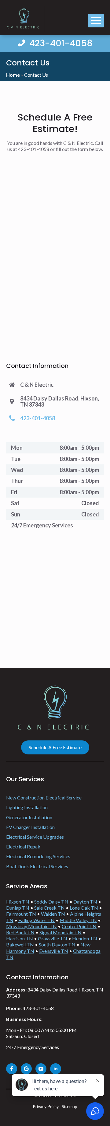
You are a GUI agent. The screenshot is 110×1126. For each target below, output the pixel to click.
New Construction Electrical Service (44, 797)
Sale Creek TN (49, 908)
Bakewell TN (20, 944)
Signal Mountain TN (60, 932)
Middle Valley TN (78, 920)
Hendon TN (84, 938)
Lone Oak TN (84, 908)
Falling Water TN (36, 920)
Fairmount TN (21, 914)
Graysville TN (52, 938)
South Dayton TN (57, 944)
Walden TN (53, 914)
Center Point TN (79, 926)
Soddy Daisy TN (51, 901)
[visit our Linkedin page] (55, 1068)
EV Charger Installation (31, 827)
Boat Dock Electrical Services (37, 866)
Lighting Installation (27, 807)
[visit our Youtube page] (40, 1068)
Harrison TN (19, 938)
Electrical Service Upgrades (35, 837)
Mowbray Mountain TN (31, 926)
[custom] (26, 1068)
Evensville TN (53, 951)
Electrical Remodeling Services (38, 856)
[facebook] (11, 1068)
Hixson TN (17, 901)
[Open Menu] (96, 20)
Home (13, 75)
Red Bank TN (20, 932)
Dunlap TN (17, 908)
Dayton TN (85, 901)
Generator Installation (29, 817)
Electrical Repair (23, 846)
